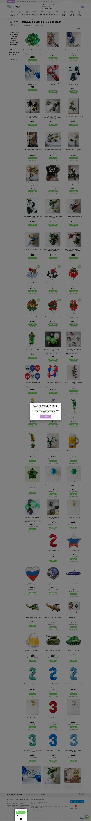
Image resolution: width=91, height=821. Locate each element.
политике (42, 407)
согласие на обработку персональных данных (43, 410)
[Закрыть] (26, 810)
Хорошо (45, 416)
